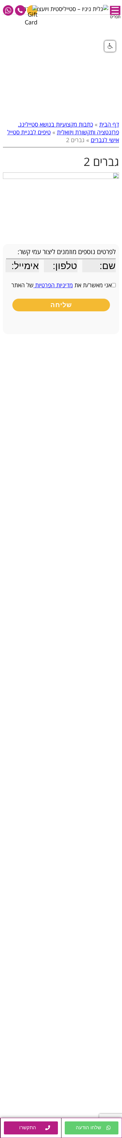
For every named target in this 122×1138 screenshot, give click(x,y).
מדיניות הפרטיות (53, 285)
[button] (92, 1127)
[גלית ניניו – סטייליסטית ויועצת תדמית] (63, 7)
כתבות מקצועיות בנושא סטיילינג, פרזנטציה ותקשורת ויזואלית (68, 128)
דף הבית (109, 124)
